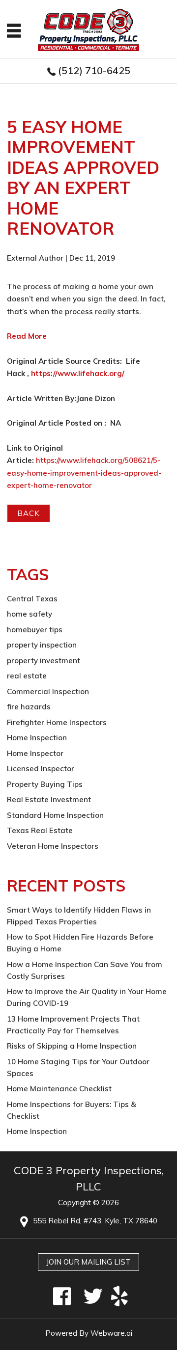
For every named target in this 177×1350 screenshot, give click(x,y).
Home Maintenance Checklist (59, 1088)
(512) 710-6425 (94, 70)
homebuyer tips (34, 629)
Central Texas (32, 598)
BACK (28, 513)
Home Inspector (35, 753)
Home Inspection (37, 737)
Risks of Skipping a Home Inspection (72, 1046)
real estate (27, 675)
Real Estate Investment (49, 799)
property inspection (42, 644)
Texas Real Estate (40, 830)
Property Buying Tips (45, 784)
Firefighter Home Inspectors (57, 722)
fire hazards (29, 706)
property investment (43, 660)
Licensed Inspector (40, 768)
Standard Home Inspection (55, 815)
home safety (29, 614)
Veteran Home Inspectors (52, 846)
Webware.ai (111, 1333)
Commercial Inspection (48, 691)
